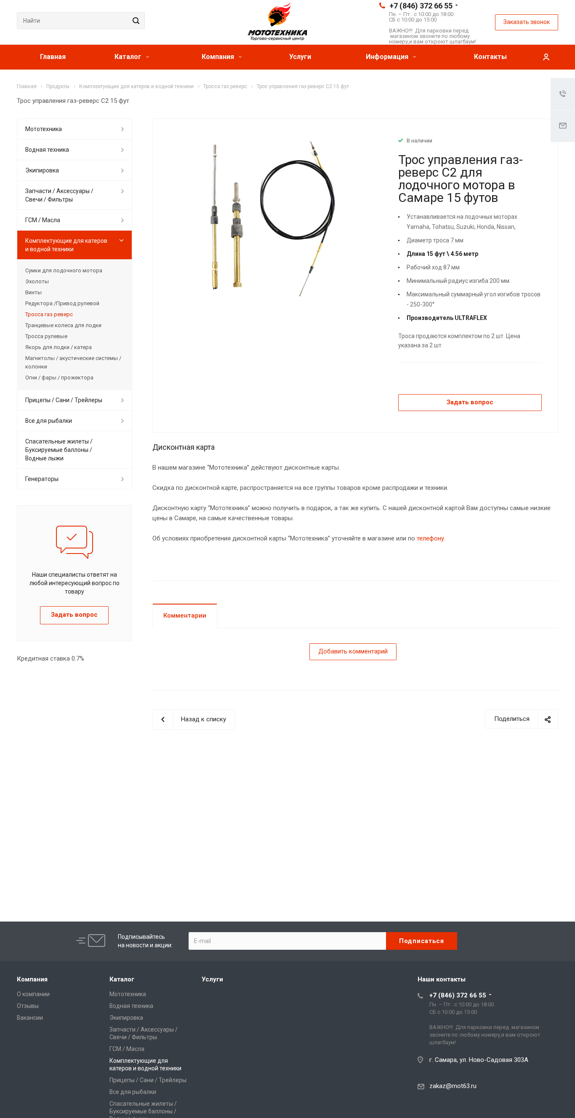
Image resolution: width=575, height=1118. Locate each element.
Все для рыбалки (48, 420)
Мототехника (43, 129)
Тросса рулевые (46, 336)
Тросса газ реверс (49, 314)
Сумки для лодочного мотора (63, 270)
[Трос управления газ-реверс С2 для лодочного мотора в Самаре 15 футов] (272, 219)
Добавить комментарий (353, 651)
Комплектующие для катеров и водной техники (66, 245)
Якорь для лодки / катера (58, 347)
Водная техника (47, 149)
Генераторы (42, 479)
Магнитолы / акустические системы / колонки (73, 362)
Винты (33, 292)
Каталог (128, 57)
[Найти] (135, 20)
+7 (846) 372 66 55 (421, 5)
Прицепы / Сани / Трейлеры (63, 400)
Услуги (300, 57)
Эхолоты (37, 281)
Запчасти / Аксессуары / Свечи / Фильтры (59, 195)
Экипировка (42, 170)
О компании (33, 994)
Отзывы (28, 1005)
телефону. (431, 538)
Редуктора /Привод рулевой (62, 303)
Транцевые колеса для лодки (63, 325)
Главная (53, 57)
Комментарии (184, 615)
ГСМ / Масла (42, 220)
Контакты (490, 57)
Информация (388, 57)
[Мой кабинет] (546, 57)
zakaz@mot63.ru (453, 1086)
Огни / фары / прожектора (59, 377)
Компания (219, 57)
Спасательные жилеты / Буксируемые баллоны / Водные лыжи (59, 450)
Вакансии (30, 1017)
